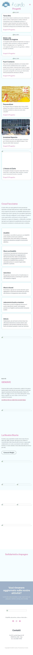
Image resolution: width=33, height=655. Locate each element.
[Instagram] (16, 621)
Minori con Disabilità (9, 251)
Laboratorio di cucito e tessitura (13, 302)
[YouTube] (20, 621)
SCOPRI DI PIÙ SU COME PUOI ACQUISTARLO (14, 400)
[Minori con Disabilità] (4, 249)
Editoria (5, 319)
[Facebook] (13, 621)
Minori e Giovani (8, 287)
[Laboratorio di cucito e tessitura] (4, 300)
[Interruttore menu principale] (29, 4)
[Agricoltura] (4, 270)
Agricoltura (7, 272)
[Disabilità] (4, 231)
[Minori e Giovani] (4, 285)
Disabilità (6, 233)
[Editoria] (4, 317)
